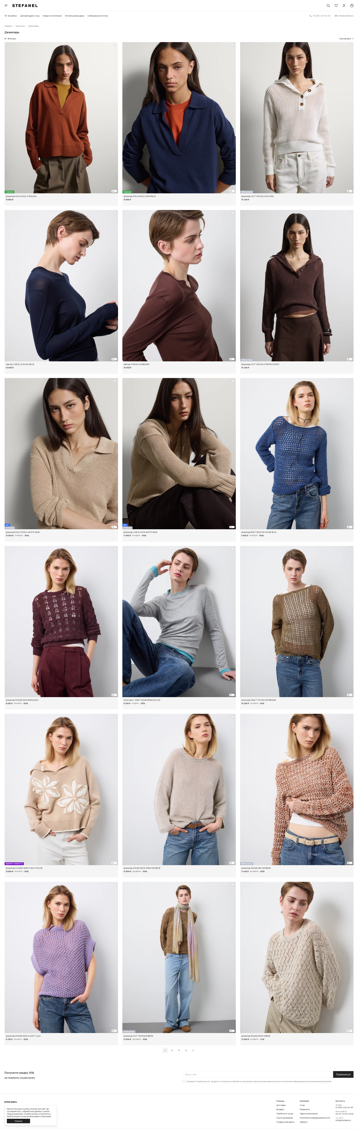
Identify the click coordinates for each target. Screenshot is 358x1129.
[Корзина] (352, 5)
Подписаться (343, 1074)
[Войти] (344, 5)
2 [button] (172, 1050)
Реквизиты (305, 1109)
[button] (336, 5)
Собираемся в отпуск (98, 15)
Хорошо (18, 1121)
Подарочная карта (285, 1122)
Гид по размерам (284, 1118)
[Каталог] (6, 5)
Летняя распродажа (74, 15)
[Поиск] (328, 5)
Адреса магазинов (308, 1113)
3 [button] (179, 1050)
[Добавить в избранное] (115, 45)
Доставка (281, 1105)
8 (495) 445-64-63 (344, 1107)
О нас (302, 1105)
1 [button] (165, 1050)
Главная (8, 26)
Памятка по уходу (284, 1113)
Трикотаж (20, 26)
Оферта (303, 1122)
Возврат (280, 1109)
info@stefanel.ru (343, 1120)
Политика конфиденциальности (315, 1118)
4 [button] (186, 1050)
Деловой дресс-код (29, 15)
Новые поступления (52, 15)
